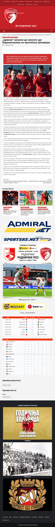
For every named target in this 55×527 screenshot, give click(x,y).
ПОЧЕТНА (5, 517)
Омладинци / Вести (38, 1)
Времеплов (21, 1)
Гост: (39, 317)
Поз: (4, 339)
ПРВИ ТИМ (15, 517)
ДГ (38, 339)
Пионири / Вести (20, 4)
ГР (46, 339)
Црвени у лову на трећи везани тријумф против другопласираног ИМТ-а (44, 212)
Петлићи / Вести (29, 4)
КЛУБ (10, 517)
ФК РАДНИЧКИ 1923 (25, 26)
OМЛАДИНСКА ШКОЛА (24, 517)
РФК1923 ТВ (6, 1)
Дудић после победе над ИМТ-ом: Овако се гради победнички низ (10, 212)
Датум (8, 317)
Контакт (36, 4)
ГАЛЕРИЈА (40, 517)
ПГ (42, 339)
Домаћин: (25, 317)
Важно (4, 37)
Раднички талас (14, 1)
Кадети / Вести (46, 1)
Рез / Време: (32, 317)
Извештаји (24, 209)
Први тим (16, 37)
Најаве (11, 37)
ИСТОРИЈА (34, 517)
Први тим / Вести (28, 1)
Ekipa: (7, 339)
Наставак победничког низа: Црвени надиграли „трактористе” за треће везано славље (27, 212)
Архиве (4, 394)
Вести (8, 37)
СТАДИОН (46, 517)
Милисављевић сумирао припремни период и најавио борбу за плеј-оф (15, 181)
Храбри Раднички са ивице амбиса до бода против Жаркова (40, 181)
